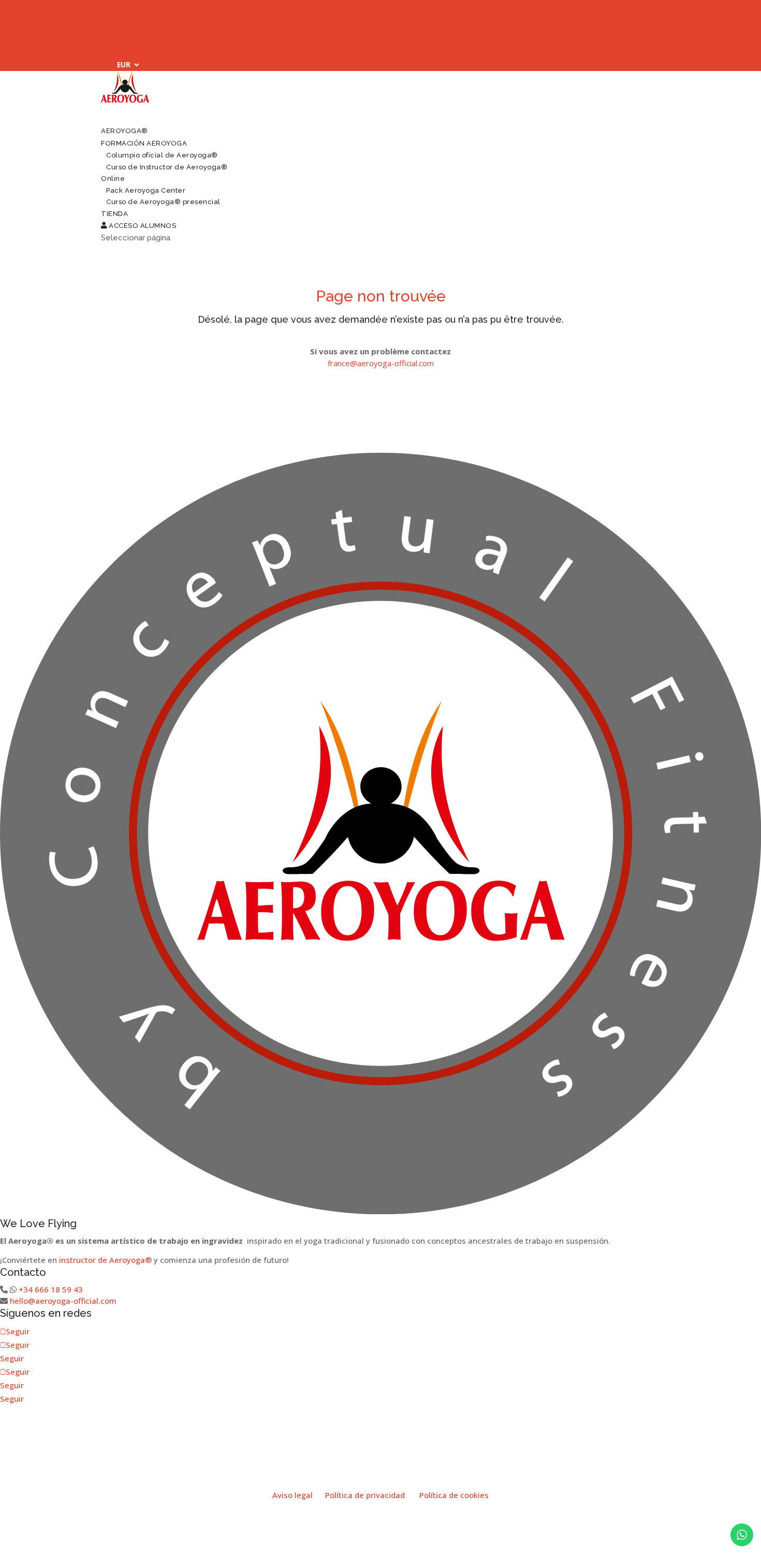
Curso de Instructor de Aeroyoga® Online (164, 173)
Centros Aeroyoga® (133, 17)
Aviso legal (292, 1495)
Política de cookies (454, 1495)
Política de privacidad (365, 1495)
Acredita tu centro (131, 5)
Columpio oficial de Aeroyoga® (162, 155)
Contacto (116, 52)
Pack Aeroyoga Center (145, 190)
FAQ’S (111, 29)
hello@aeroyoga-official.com (63, 1301)
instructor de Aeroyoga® (105, 1260)
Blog (108, 41)
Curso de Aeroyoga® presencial (163, 202)
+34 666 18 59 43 (51, 1289)
